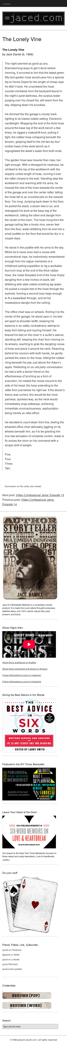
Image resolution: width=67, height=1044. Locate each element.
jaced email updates (12, 968)
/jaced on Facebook (11, 949)
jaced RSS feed (10, 964)
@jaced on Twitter (11, 954)
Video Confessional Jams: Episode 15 (40, 495)
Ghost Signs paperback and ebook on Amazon (25, 668)
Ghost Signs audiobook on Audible (19, 662)
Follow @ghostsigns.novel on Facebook (21, 681)
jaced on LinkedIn (11, 959)
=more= (6, 859)
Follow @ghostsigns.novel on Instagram (21, 675)
